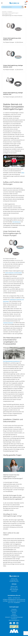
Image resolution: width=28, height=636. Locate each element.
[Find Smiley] (14, 626)
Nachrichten (14, 611)
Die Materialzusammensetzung (11, 361)
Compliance (14, 615)
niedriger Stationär (8, 322)
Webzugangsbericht (14, 620)
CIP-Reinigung (16, 221)
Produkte (10, 11)
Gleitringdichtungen (6, 14)
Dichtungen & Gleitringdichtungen (10, 13)
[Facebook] (11, 623)
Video (22, 172)
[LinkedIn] (14, 623)
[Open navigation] (4, 3)
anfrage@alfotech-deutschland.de (16, 599)
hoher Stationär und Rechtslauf (13, 272)
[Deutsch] (26, 7)
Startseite (4, 11)
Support (14, 614)
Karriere (14, 612)
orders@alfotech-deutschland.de (16, 601)
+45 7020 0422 (16, 598)
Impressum (14, 618)
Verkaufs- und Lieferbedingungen (14, 617)
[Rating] (14, 631)
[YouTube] (17, 623)
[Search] (22, 7)
